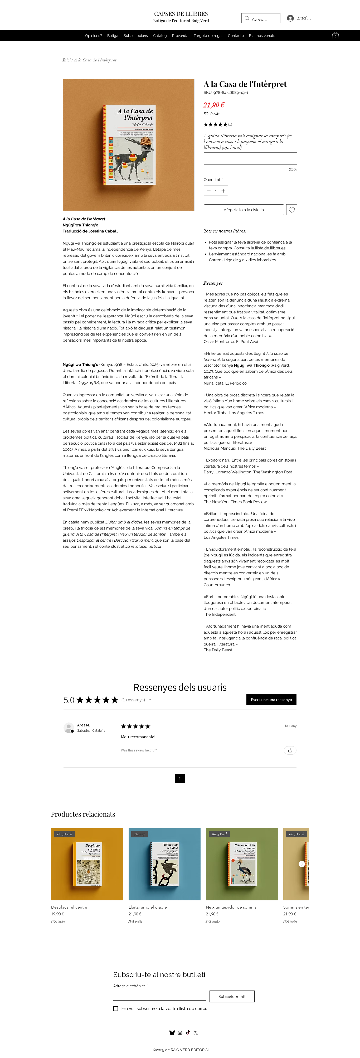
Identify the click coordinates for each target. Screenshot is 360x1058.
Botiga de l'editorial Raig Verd (181, 20)
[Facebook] (188, 1032)
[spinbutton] (216, 191)
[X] (195, 1032)
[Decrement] (208, 191)
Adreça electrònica (130, 986)
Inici (67, 60)
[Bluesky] (172, 1032)
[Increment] (223, 191)
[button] (335, 35)
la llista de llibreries (268, 248)
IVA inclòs (212, 113)
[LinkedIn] (180, 1032)
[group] (180, 878)
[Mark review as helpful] (290, 750)
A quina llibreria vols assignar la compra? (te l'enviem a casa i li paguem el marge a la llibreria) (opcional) (248, 141)
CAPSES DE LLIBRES (181, 13)
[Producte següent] (302, 864)
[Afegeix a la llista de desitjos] (292, 210)
